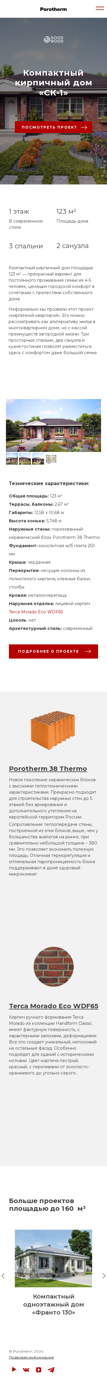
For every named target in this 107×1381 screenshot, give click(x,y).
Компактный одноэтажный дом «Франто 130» (53, 1304)
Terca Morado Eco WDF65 (36, 612)
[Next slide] (91, 425)
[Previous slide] (15, 425)
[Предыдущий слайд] (2, 1275)
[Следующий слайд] (104, 1275)
